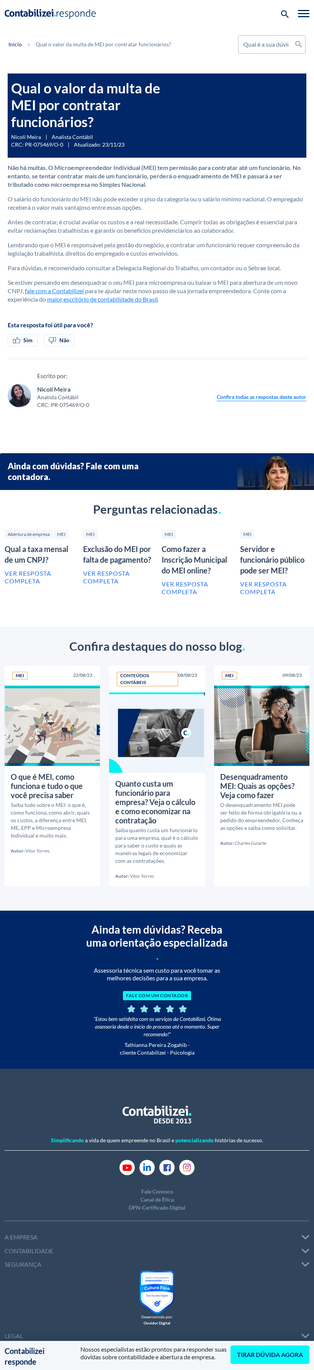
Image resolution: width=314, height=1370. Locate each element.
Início (15, 44)
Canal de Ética (157, 1199)
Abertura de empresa (29, 534)
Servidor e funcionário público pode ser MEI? (272, 559)
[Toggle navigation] (303, 13)
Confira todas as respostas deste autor (261, 397)
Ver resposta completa (28, 577)
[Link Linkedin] (147, 1167)
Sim (28, 340)
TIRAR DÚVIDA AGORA (270, 1354)
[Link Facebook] (167, 1167)
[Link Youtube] (127, 1167)
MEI (61, 534)
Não (64, 340)
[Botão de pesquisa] (285, 13)
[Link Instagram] (187, 1167)
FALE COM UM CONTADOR (157, 995)
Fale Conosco (157, 1191)
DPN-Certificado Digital (157, 1207)
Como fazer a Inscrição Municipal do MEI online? (194, 559)
